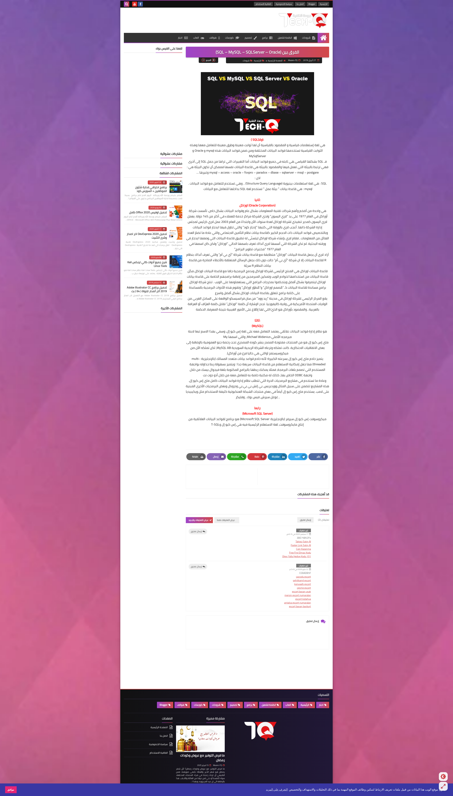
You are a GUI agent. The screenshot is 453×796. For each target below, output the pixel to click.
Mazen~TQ (217, 765)
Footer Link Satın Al (301, 545)
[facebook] (140, 4)
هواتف (213, 37)
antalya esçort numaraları (297, 602)
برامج (265, 37)
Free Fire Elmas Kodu (300, 552)
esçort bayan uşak (301, 591)
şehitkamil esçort (302, 580)
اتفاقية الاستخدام (263, 4)
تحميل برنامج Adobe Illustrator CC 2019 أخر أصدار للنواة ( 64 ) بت (147, 289)
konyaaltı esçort (302, 584)
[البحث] (126, 4)
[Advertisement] (188, 19)
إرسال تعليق (196, 531)
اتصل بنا (300, 4)
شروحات (306, 37)
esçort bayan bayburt (300, 606)
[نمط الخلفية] (443, 786)
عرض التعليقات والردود (198, 520)
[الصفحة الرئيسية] (323, 38)
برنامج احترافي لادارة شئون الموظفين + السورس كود (151, 189)
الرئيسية (323, 4)
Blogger (311, 4)
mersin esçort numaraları (298, 595)
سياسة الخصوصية (284, 4)
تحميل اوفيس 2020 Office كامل (148, 212)
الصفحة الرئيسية (275, 60)
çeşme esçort (304, 588)
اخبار (180, 37)
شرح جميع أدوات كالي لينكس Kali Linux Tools (147, 263)
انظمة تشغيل (285, 37)
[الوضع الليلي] (443, 776)
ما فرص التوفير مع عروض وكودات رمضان (202, 757)
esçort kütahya (303, 599)
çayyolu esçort (303, 576)
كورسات (229, 37)
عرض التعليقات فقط (226, 520)
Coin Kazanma (303, 549)
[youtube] (134, 4)
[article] (223, 476)
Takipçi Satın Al (303, 541)
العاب (196, 37)
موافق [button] (10, 789)
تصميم (248, 37)
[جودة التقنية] (303, 20)
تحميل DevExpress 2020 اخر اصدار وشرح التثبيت (147, 235)
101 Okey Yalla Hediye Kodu (296, 556)
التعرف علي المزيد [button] (277, 789)
